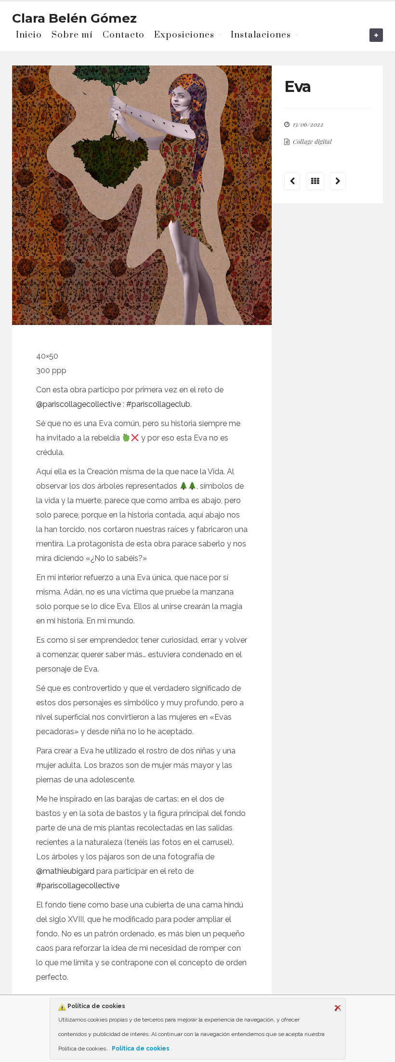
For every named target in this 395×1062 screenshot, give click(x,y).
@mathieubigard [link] (65, 871)
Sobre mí (72, 34)
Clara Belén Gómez (74, 18)
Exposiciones (184, 34)
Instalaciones (261, 34)
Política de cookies (140, 1048)
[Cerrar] (338, 1008)
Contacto (124, 34)
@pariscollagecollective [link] (78, 404)
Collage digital (312, 141)
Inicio (29, 34)
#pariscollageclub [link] (158, 404)
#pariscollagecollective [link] (77, 885)
